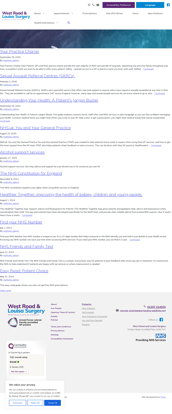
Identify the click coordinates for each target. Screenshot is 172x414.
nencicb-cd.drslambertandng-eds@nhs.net (143, 310)
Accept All (52, 403)
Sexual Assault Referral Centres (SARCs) (37, 75)
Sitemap (55, 334)
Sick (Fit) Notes (114, 13)
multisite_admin (11, 60)
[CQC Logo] (17, 348)
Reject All (35, 403)
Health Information (44, 22)
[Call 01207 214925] (93, 5)
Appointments (61, 13)
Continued (148, 69)
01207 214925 (156, 307)
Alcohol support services (22, 152)
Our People (56, 308)
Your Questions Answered (94, 316)
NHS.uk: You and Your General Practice (35, 127)
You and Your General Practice (92, 320)
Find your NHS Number (21, 222)
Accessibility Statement (62, 339)
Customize (17, 403)
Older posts (5, 290)
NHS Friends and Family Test (26, 246)
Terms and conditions (61, 326)
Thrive (163, 397)
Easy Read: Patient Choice (24, 270)
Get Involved (88, 312)
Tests (135, 13)
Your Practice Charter (19, 51)
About (37, 13)
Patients (86, 304)
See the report (17, 371)
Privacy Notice (57, 330)
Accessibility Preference (119, 5)
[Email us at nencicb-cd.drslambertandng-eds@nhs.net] (98, 5)
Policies (54, 320)
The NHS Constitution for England (31, 173)
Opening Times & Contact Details (63, 312)
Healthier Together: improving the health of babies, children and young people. (71, 194)
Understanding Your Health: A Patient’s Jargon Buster (49, 100)
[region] (34, 394)
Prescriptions (90, 13)
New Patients (155, 13)
